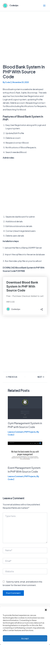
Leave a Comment (15, 432)
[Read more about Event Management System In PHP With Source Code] (25, 452)
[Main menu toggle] (44, 6)
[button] (45, 609)
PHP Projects (30, 432)
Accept (25, 638)
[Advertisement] (25, 38)
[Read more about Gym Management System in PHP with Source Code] (25, 407)
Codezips (14, 5)
